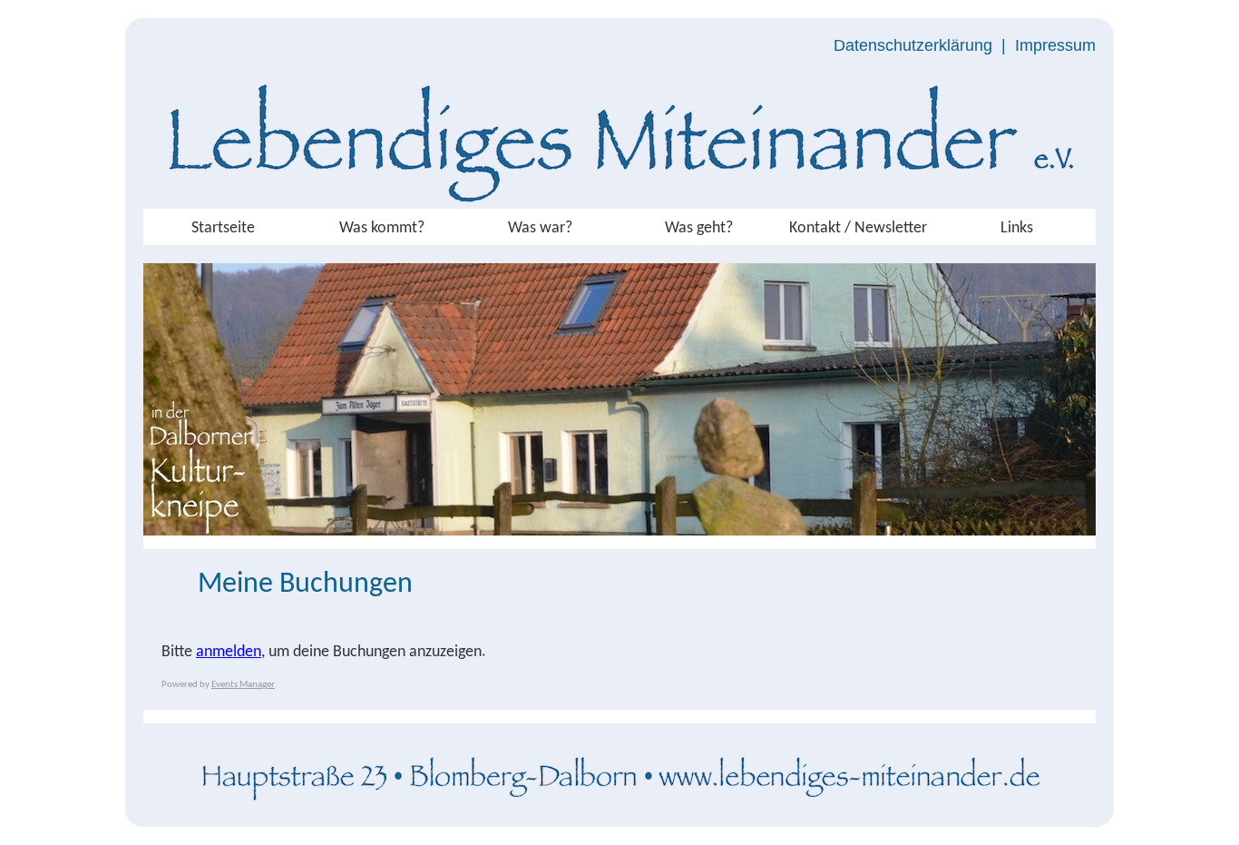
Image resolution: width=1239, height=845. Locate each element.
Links (1016, 228)
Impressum (1055, 45)
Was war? (540, 228)
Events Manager (243, 685)
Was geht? (699, 228)
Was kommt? (381, 228)
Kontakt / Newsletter (858, 228)
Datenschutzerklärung (913, 45)
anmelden (228, 652)
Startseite (223, 228)
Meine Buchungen (305, 584)
